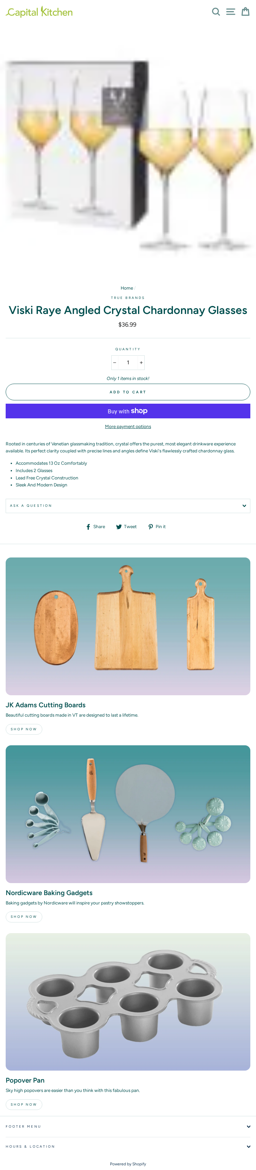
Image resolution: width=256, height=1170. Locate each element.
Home (127, 288)
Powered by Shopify (128, 1164)
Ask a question (31, 505)
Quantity (127, 349)
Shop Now (24, 729)
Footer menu (23, 1126)
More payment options (128, 426)
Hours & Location (30, 1146)
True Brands (128, 298)
